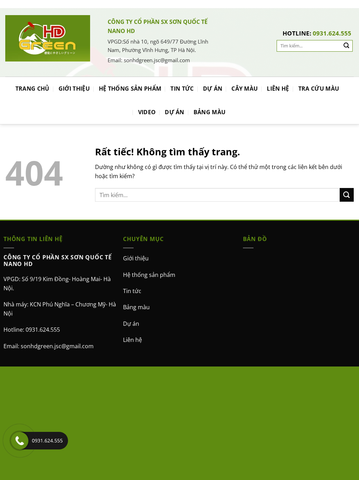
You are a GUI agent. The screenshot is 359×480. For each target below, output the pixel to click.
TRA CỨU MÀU (318, 88)
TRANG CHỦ (32, 88)
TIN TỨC (182, 88)
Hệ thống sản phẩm (149, 275)
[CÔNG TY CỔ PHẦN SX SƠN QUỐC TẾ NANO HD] (47, 38)
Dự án (131, 323)
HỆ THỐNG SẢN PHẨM (130, 88)
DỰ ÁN (213, 88)
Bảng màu (136, 307)
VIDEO (147, 112)
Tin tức (132, 291)
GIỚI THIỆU (74, 88)
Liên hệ (132, 340)
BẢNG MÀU (210, 112)
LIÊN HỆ (278, 88)
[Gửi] (346, 46)
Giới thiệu (136, 258)
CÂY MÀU (244, 88)
